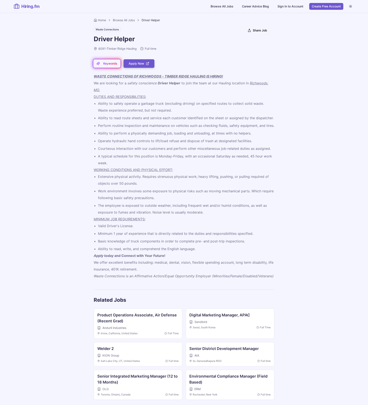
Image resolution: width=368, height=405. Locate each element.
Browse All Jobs (222, 6)
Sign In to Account (290, 6)
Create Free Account (326, 6)
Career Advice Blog (255, 6)
